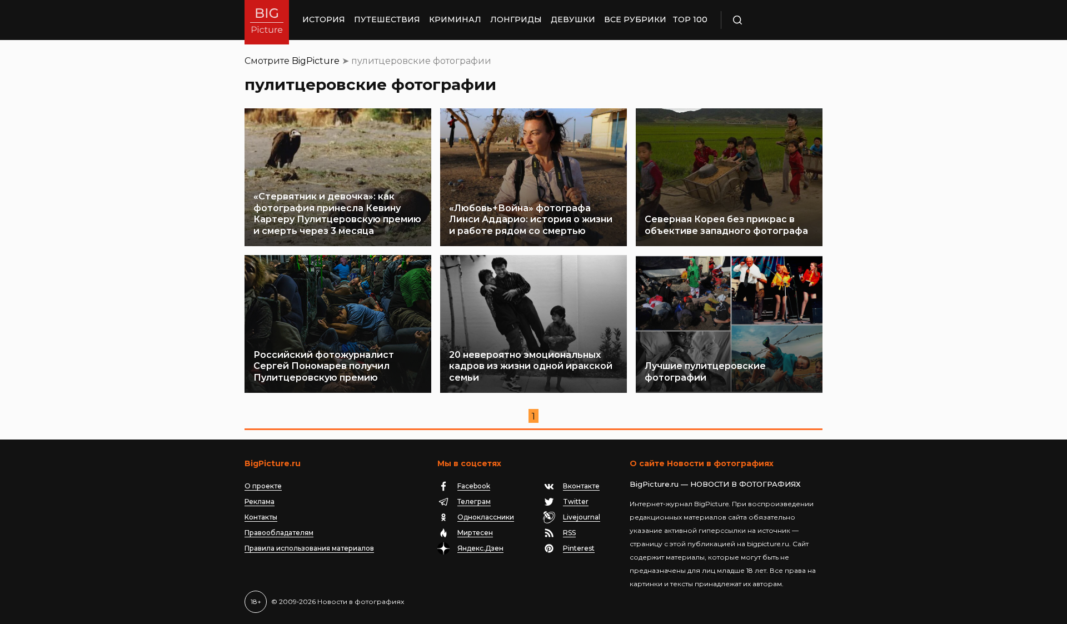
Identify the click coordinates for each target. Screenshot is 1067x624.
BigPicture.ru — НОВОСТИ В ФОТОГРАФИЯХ (715, 484)
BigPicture (316, 61)
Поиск (769, 20)
